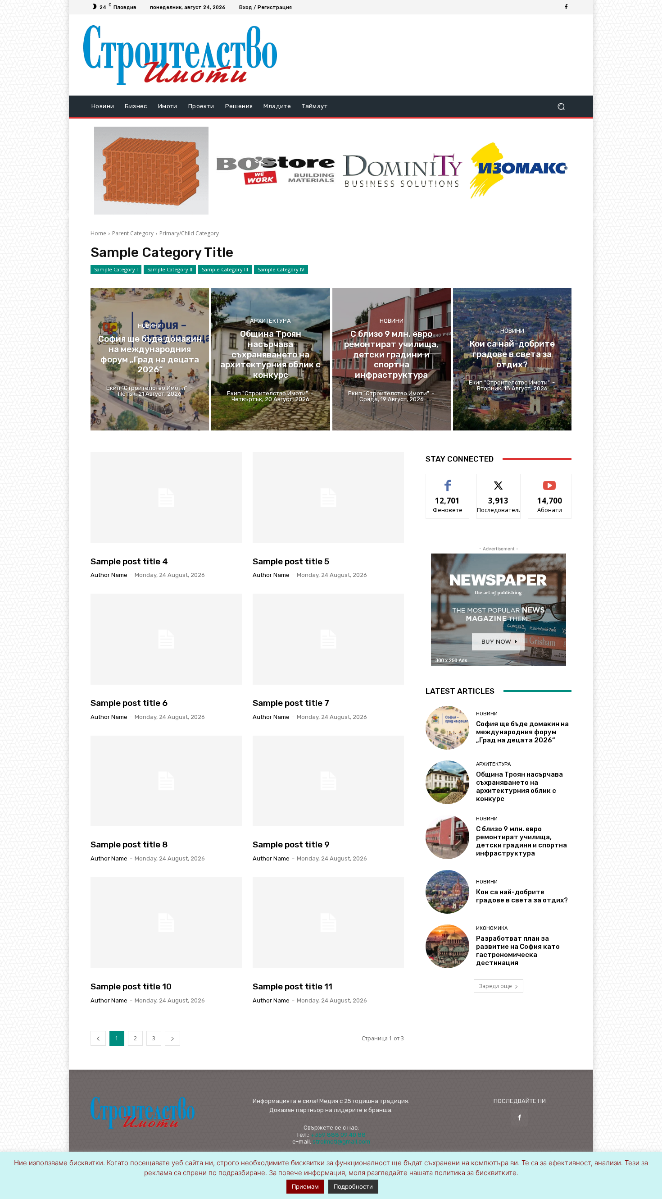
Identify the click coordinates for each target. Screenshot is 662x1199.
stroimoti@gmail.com (341, 1141)
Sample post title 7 (291, 703)
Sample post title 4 (129, 561)
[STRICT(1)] (519, 170)
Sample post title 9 (291, 844)
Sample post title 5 (291, 561)
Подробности (353, 1186)
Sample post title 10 (131, 986)
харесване (447, 480)
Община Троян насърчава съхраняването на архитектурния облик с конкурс (519, 786)
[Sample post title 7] (328, 639)
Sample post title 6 (129, 703)
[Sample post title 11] (328, 922)
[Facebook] (566, 7)
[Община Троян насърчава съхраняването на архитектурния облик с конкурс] (270, 359)
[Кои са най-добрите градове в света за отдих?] (512, 359)
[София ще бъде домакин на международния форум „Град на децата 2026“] (150, 359)
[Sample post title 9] (328, 781)
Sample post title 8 (129, 844)
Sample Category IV (281, 269)
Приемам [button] (305, 1186)
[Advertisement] (431, 55)
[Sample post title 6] (166, 639)
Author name (109, 575)
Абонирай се (549, 480)
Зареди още (495, 986)
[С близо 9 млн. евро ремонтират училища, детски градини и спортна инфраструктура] (391, 359)
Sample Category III (225, 269)
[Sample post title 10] (166, 922)
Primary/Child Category (189, 233)
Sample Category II (169, 269)
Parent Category (133, 233)
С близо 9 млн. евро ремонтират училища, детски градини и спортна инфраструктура (521, 841)
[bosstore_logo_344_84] (276, 170)
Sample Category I (116, 269)
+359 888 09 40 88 (338, 1134)
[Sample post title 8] (166, 781)
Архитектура (270, 320)
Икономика (492, 928)
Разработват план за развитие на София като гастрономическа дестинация (518, 950)
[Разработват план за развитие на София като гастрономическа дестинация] (447, 946)
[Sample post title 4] (166, 497)
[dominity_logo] (402, 170)
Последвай (498, 480)
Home (98, 233)
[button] (560, 106)
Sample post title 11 (292, 986)
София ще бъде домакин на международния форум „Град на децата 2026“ (522, 732)
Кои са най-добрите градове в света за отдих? (522, 896)
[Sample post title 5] (328, 497)
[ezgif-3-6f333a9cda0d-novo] (151, 171)
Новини (150, 326)
